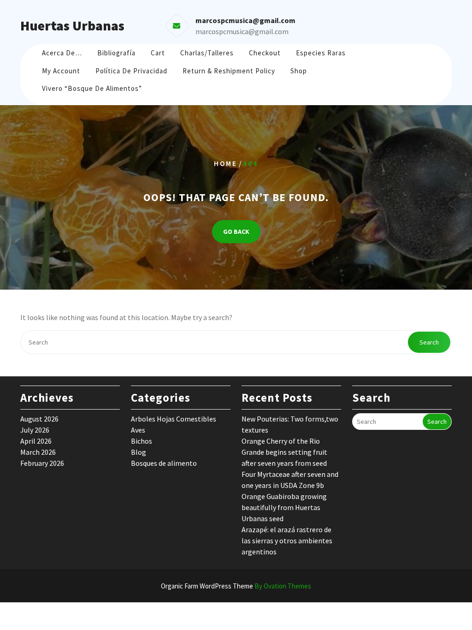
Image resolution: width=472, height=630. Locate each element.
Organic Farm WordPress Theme (236, 586)
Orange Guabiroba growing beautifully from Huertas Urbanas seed (284, 507)
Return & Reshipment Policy (229, 70)
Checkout (265, 52)
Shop (298, 70)
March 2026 (38, 452)
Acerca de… (62, 52)
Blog (138, 452)
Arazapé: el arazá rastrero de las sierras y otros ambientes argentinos (287, 540)
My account (61, 70)
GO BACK (236, 231)
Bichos (141, 441)
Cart (158, 52)
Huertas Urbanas (72, 25)
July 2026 (34, 429)
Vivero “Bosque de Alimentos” (92, 88)
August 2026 (39, 418)
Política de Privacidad (131, 70)
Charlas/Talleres (207, 52)
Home (225, 163)
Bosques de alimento (164, 463)
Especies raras (321, 52)
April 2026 (36, 441)
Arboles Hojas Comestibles (173, 418)
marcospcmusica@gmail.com (242, 31)
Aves (138, 429)
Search (429, 342)
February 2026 (42, 463)
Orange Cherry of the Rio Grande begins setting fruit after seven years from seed (284, 452)
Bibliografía (116, 52)
